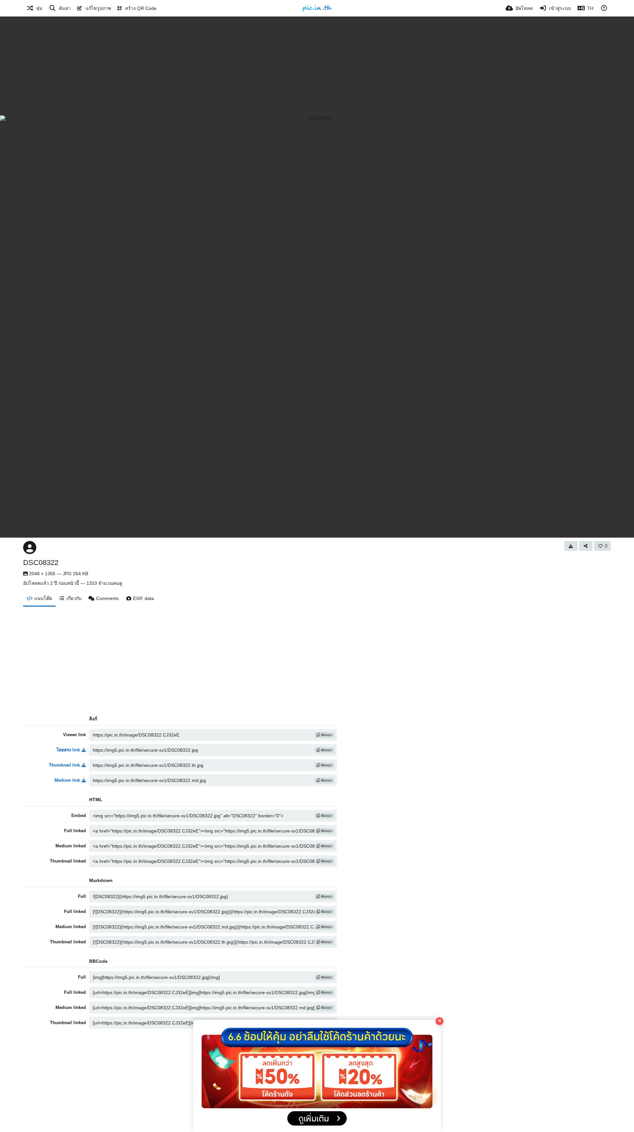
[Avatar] (29, 547)
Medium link (67, 780)
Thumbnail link (64, 765)
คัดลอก (326, 735)
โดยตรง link (68, 749)
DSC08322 (40, 562)
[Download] (571, 546)
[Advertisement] (317, 66)
